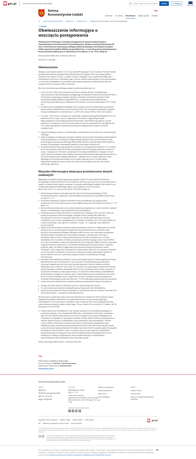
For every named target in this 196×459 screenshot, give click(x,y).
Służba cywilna (78, 420)
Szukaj (164, 3)
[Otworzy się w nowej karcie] (69, 411)
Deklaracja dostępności (106, 387)
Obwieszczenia (82, 21)
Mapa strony (102, 394)
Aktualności (70, 21)
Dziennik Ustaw (136, 390)
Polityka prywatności (105, 390)
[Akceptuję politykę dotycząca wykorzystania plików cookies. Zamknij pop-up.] (157, 450)
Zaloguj (178, 4)
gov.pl (155, 421)
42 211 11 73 (73, 392)
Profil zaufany (89, 420)
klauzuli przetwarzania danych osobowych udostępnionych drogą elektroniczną (80, 455)
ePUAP (133, 387)
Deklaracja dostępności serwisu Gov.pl (56, 423)
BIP (99, 400)
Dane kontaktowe (104, 397)
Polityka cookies (65, 420)
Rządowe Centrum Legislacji (48, 420)
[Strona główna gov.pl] (39, 21)
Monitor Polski (135, 394)
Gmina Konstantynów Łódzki (65, 13)
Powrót (44, 26)
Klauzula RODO (76, 423)
